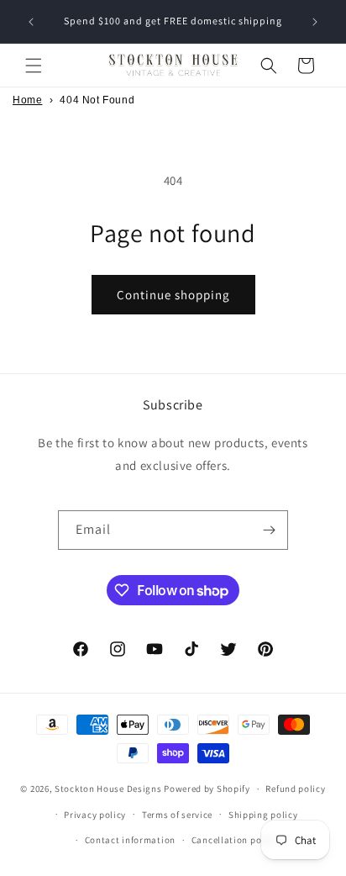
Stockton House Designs (108, 788)
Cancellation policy (234, 840)
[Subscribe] (268, 530)
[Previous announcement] (31, 21)
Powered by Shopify (207, 788)
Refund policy (295, 788)
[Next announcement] (314, 21)
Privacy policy (95, 815)
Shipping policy (263, 815)
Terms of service (177, 815)
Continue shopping (173, 295)
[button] (33, 65)
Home (27, 100)
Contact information (130, 840)
